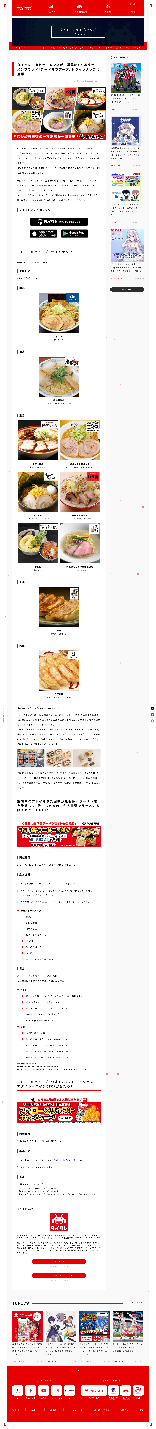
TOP (14, 47)
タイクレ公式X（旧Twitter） (58, 1275)
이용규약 (124, 1410)
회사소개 (35, 1410)
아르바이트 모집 (76, 1410)
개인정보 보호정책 (101, 1410)
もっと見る (127, 289)
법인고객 (133, 3)
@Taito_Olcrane (56, 884)
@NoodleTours (64, 1160)
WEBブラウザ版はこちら (69, 221)
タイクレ (58, 1261)
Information (28, 47)
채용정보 (54, 1410)
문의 (142, 1410)
